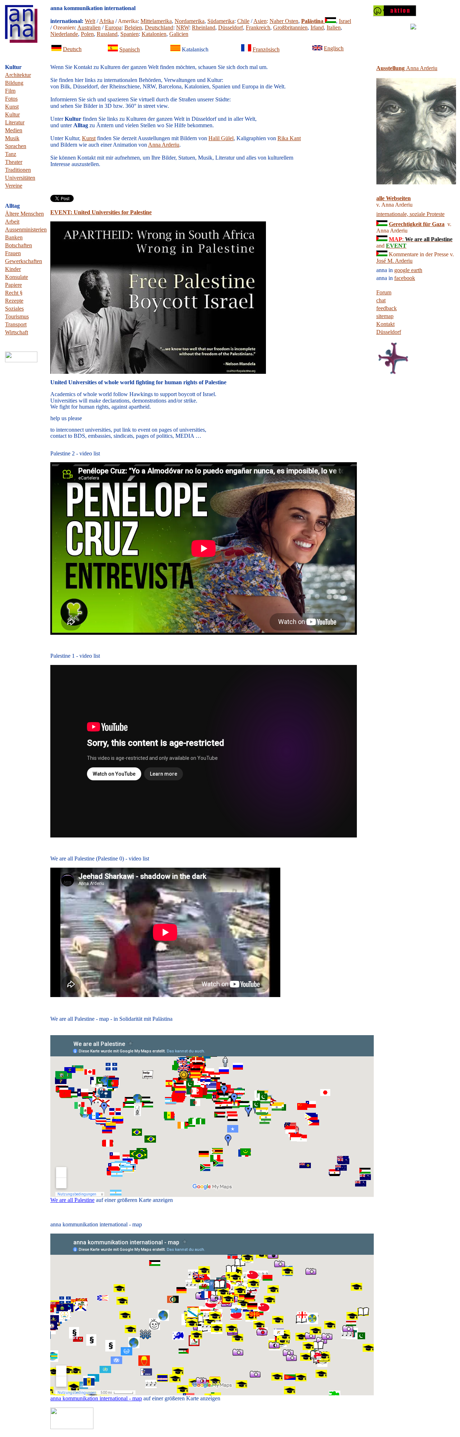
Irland (317, 27)
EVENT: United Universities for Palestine (101, 212)
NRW (182, 27)
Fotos (11, 99)
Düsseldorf (230, 27)
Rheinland (203, 27)
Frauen (13, 253)
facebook (404, 278)
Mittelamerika (156, 21)
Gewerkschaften (23, 261)
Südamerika (220, 21)
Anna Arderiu (163, 145)
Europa (113, 27)
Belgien (133, 27)
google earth (408, 270)
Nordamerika (189, 21)
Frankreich (258, 27)
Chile (243, 21)
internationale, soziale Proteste (410, 214)
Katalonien (154, 34)
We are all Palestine (72, 1200)
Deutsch (72, 49)
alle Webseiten (393, 198)
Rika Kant (289, 138)
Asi (260, 21)
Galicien (178, 34)
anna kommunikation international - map (96, 1398)
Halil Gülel (221, 138)
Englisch (334, 48)
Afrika (106, 21)
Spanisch (129, 49)
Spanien (129, 34)
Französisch (266, 49)
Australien (89, 27)
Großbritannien (290, 27)
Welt (90, 21)
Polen (87, 34)
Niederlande (64, 34)
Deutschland (159, 27)
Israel (345, 21)
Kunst (89, 138)
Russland (107, 34)
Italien (334, 27)
